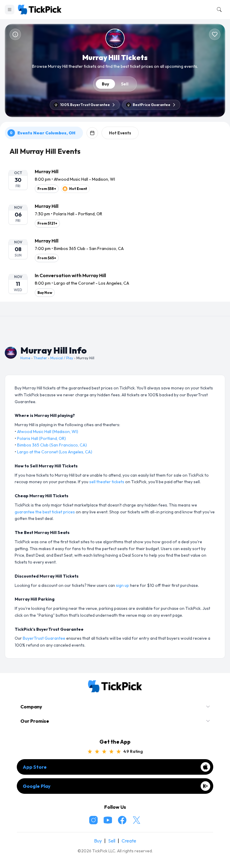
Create (129, 841)
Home (25, 358)
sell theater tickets (106, 481)
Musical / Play (61, 358)
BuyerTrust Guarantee (44, 638)
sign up (122, 585)
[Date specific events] (92, 133)
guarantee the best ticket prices (45, 512)
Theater (40, 358)
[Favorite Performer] (214, 34)
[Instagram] (93, 820)
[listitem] (115, 180)
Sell (124, 84)
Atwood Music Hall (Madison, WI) (47, 431)
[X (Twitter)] (136, 820)
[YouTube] (108, 820)
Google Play (37, 786)
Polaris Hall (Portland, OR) (41, 438)
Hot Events (120, 133)
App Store (35, 767)
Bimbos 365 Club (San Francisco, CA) (52, 445)
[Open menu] (9, 9)
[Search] (218, 9)
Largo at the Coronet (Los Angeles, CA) (54, 452)
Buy (105, 84)
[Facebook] (122, 820)
